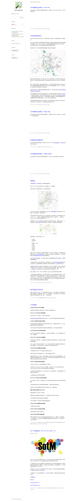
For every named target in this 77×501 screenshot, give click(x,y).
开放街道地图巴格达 (35, 36)
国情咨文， (35, 183)
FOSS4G (42, 470)
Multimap (62, 142)
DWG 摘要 (50, 422)
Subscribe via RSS (16, 13)
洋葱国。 (40, 183)
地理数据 (44, 297)
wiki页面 (32, 269)
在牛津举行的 (40, 254)
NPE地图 (59, 258)
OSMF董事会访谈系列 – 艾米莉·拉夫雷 (40, 154)
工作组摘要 (33, 305)
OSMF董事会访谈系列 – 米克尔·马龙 (40, 111)
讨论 (65, 93)
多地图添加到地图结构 (36, 140)
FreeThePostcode (33, 258)
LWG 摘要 (53, 422)
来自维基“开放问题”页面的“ (35, 318)
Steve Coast (50, 146)
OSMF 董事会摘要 (59, 422)
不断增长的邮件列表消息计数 (39, 255)
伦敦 (50, 188)
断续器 (40, 422)
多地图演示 (57, 142)
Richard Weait (44, 423)
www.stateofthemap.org (34, 482)
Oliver (49, 28)
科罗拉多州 (55, 487)
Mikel (48, 104)
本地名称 (63, 95)
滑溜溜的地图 (53, 211)
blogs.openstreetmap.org (15, 43)
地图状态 (32, 181)
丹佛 (49, 487)
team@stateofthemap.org (35, 485)
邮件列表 (40, 222)
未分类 (40, 28)
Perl (37, 183)
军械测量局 (40, 297)
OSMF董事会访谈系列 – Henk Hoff (40, 7)
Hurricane (32, 489)
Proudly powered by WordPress (16, 498)
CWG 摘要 (46, 422)
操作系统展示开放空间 (36, 289)
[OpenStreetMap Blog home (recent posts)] (18, 8)
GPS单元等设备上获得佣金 (58, 262)
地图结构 (40, 146)
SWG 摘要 (33, 423)
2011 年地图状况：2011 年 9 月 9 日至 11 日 (42, 431)
